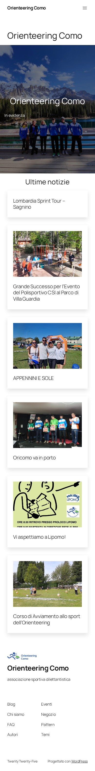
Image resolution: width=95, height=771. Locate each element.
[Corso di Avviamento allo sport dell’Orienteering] (47, 585)
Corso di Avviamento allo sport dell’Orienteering (46, 619)
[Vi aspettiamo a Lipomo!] (47, 505)
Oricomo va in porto (34, 458)
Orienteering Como (26, 8)
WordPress (79, 761)
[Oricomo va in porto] (47, 426)
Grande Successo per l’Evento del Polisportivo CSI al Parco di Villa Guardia (46, 292)
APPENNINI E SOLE (33, 378)
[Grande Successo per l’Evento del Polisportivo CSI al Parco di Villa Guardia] (47, 254)
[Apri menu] (85, 8)
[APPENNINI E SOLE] (47, 346)
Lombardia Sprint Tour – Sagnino (39, 204)
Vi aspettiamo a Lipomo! (39, 537)
